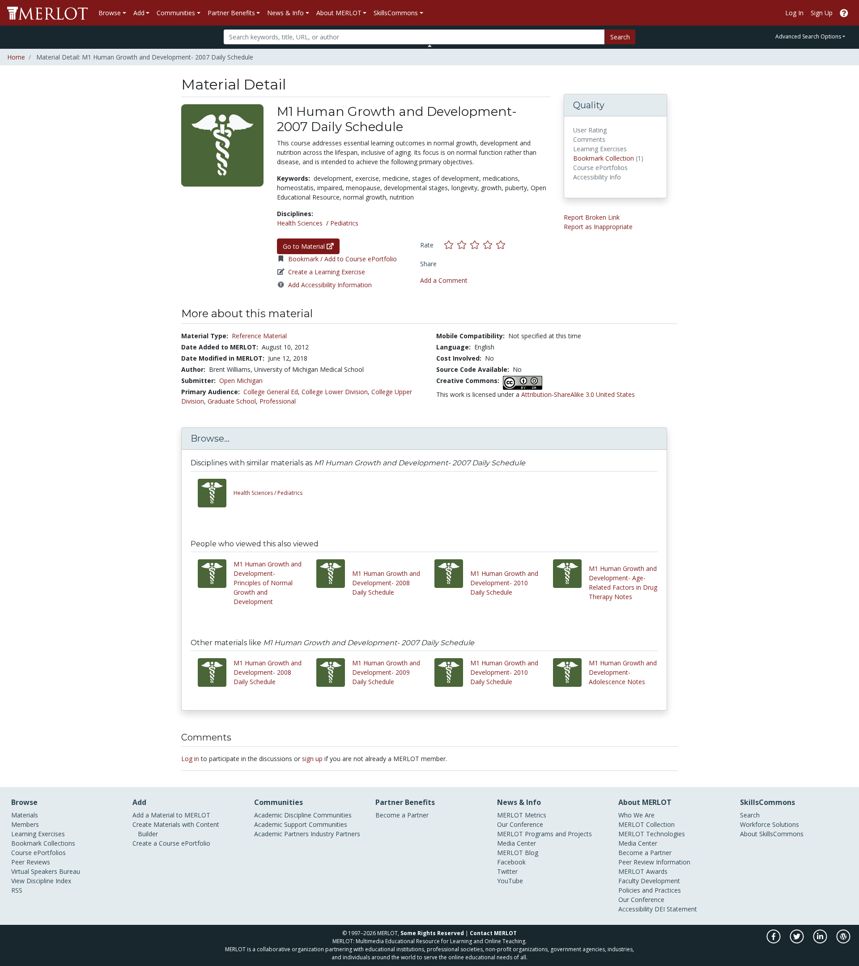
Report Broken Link (592, 217)
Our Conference (520, 824)
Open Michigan (241, 380)
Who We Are (636, 815)
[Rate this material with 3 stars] (476, 245)
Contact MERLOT (493, 933)
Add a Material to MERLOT (171, 815)
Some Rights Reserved (432, 933)
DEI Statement (676, 909)
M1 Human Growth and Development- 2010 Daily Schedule (504, 582)
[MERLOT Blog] (843, 941)
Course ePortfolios (38, 852)
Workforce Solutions (769, 824)
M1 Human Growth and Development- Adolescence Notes (623, 672)
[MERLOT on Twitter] (797, 941)
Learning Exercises (38, 834)
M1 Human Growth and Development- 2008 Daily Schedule (386, 582)
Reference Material (259, 336)
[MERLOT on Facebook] (774, 941)
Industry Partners (335, 834)
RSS (16, 890)
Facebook (511, 862)
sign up (312, 758)
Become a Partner (402, 815)
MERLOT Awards (643, 871)
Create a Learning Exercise (326, 272)
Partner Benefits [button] (231, 13)
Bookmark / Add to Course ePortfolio (342, 259)
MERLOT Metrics (521, 815)
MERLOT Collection (646, 824)
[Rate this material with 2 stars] (463, 245)
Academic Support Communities (300, 824)
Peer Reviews (30, 862)
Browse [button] (109, 13)
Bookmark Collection (603, 158)
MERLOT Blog (517, 852)
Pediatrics (344, 223)
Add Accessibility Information (330, 285)
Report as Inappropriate (598, 226)
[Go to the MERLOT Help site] (844, 12)
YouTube (510, 881)
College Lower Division (335, 391)
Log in (190, 758)
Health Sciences (300, 223)
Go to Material (305, 246)
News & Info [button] (285, 13)
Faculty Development (649, 881)
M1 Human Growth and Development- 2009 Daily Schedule (386, 672)
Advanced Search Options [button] (808, 36)
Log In (794, 13)
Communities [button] (176, 13)
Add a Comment (444, 280)
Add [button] (139, 13)
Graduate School (232, 401)
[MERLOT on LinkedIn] (820, 941)
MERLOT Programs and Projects (544, 834)
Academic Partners (281, 834)
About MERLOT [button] (338, 13)
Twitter (507, 871)
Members (25, 824)
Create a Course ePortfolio (171, 843)
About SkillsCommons (772, 834)
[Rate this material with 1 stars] (450, 245)
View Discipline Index (41, 881)
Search (620, 37)
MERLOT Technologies (651, 834)
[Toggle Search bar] (430, 46)
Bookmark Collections (43, 843)
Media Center (516, 843)
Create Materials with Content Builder (175, 829)
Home (16, 57)
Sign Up (822, 13)
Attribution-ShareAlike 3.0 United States (578, 394)
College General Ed (270, 391)
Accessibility (635, 909)
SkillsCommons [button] (396, 13)
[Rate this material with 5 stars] (501, 245)
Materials (24, 815)
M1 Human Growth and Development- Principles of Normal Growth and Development (268, 583)
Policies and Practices (649, 890)
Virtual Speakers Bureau (45, 871)
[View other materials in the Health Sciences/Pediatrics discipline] (216, 493)
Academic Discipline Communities (303, 815)
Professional (277, 401)
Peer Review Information (654, 862)
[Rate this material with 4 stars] (489, 245)
